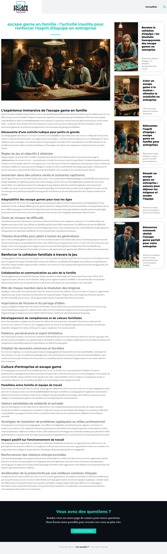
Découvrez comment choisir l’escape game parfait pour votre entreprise (151, 237)
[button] (164, 6)
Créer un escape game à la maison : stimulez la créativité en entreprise (151, 90)
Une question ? (82, 547)
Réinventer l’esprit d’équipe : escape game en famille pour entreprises (151, 135)
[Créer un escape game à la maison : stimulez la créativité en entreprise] (126, 96)
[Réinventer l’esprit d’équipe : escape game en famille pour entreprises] (126, 142)
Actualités (151, 7)
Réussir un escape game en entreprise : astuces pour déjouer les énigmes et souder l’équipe (151, 186)
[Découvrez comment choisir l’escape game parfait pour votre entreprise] (126, 245)
